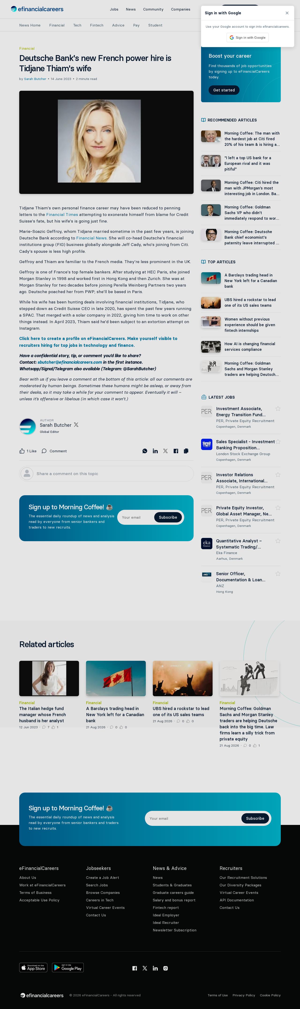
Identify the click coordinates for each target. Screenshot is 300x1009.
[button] (150, 504)
